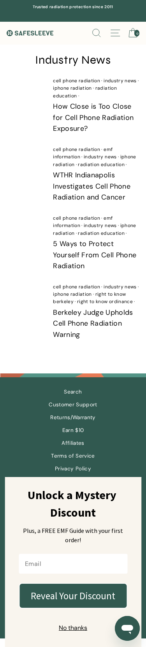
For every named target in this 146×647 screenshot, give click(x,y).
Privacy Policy (73, 468)
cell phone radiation (76, 81)
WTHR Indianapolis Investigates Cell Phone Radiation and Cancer (91, 186)
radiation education (101, 164)
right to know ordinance (105, 301)
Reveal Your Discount (73, 596)
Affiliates (73, 443)
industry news (120, 81)
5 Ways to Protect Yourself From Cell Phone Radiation (94, 255)
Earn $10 (73, 430)
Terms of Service (73, 456)
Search (73, 392)
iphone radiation (72, 88)
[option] (73, 7)
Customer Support (73, 404)
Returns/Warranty (72, 417)
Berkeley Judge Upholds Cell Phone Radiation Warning (93, 324)
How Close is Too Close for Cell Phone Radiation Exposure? (93, 118)
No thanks (73, 628)
